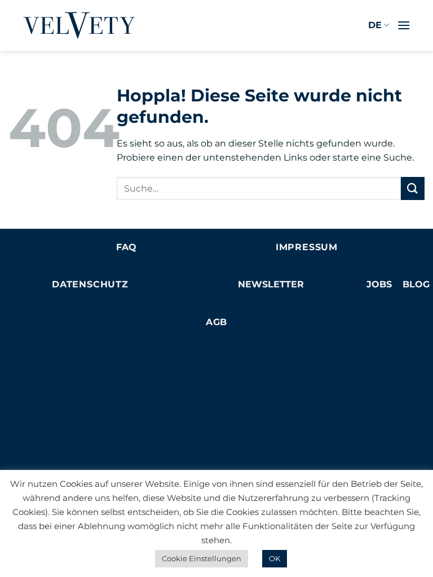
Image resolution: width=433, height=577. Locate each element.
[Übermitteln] (413, 188)
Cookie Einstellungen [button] (201, 558)
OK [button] (274, 558)
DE (375, 25)
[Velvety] (79, 25)
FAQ (126, 247)
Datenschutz (90, 284)
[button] (403, 25)
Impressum (307, 247)
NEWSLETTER (271, 284)
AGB (216, 322)
